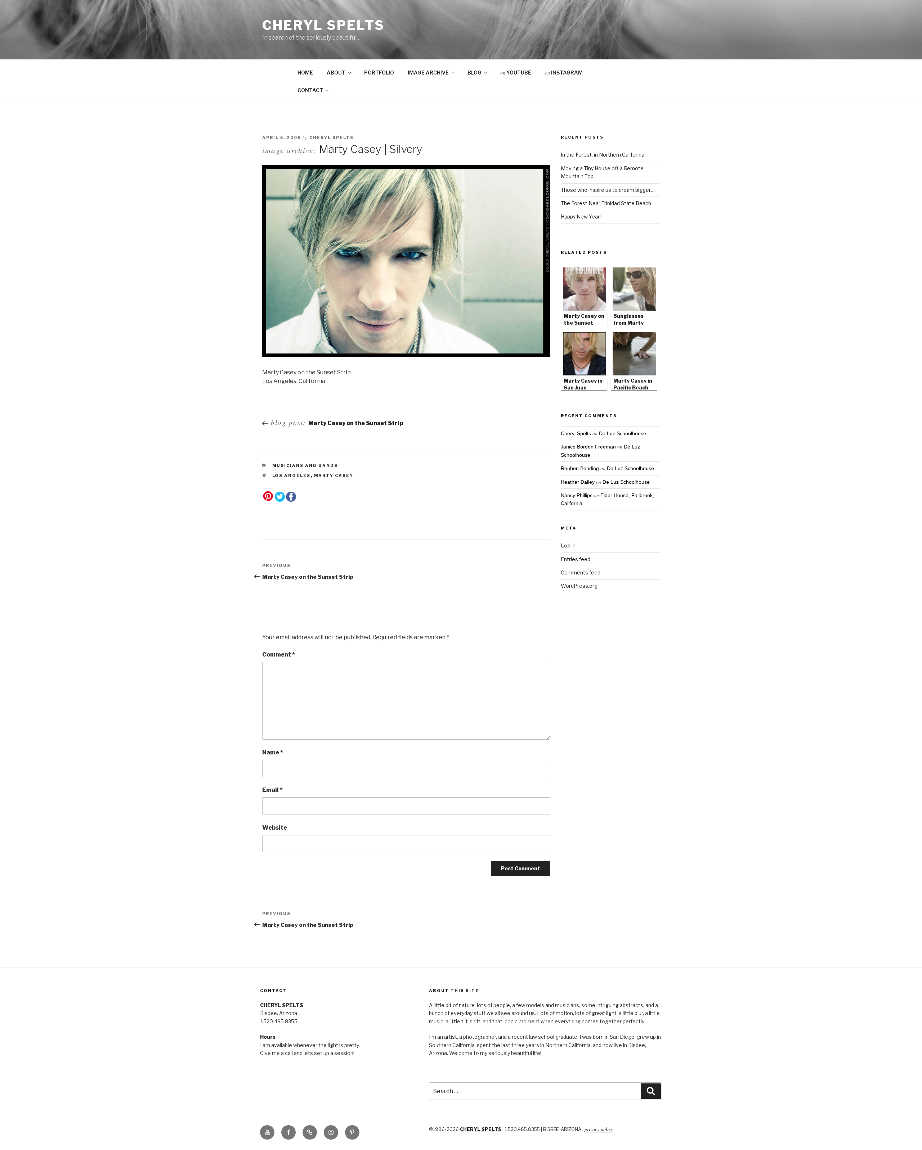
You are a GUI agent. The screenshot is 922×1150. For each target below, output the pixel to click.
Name (272, 752)
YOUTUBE (515, 72)
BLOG (474, 72)
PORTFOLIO (379, 72)
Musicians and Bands (305, 465)
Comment (278, 654)
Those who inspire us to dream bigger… (608, 190)
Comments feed (580, 572)
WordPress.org (579, 586)
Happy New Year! (581, 216)
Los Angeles (291, 475)
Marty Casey (334, 475)
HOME (305, 72)
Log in (568, 545)
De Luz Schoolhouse (622, 433)
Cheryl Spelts (323, 25)
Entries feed (575, 559)
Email (272, 789)
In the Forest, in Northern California (602, 155)
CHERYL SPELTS (480, 1129)
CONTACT (310, 90)
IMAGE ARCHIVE (428, 72)
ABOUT (336, 72)
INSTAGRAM (564, 72)
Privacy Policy (599, 1129)
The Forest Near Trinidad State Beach (606, 203)
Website (274, 827)
